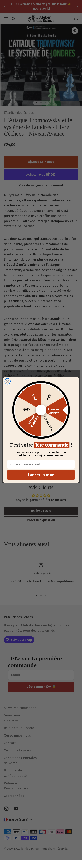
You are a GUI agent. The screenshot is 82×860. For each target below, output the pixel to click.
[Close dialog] (8, 381)
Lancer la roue (41, 475)
